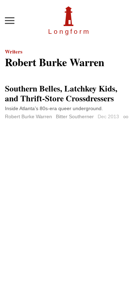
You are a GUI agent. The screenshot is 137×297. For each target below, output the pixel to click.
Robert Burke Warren (28, 116)
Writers (13, 51)
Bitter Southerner (75, 116)
